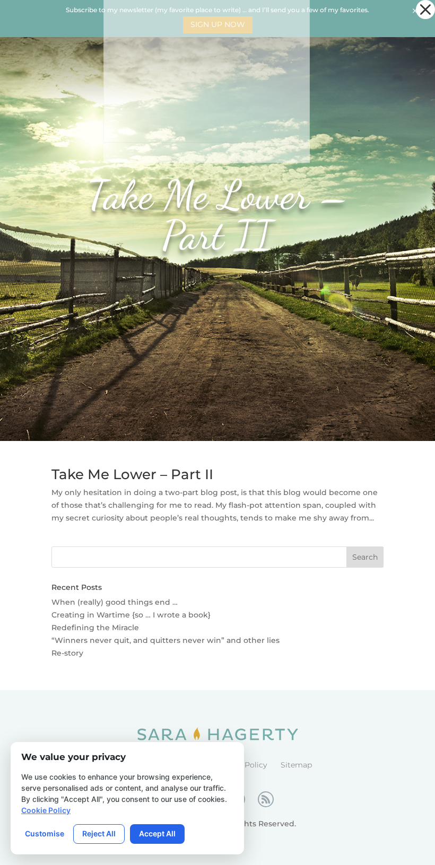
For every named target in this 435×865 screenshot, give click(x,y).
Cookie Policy (46, 810)
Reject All (99, 833)
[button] (425, 9)
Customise (44, 833)
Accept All (157, 833)
